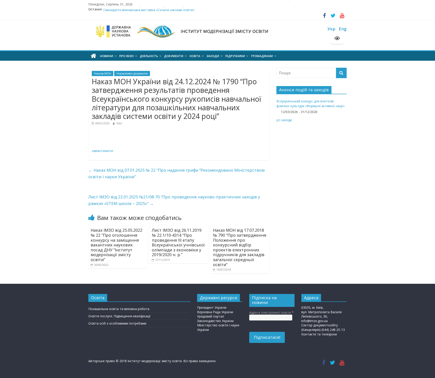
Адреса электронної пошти (271, 312)
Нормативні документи (132, 73)
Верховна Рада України (215, 312)
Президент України (211, 307)
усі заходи (284, 120)
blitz (119, 123)
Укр (331, 28)
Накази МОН (102, 73)
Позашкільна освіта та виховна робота (118, 309)
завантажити (102, 150)
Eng (343, 28)
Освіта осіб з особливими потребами (117, 323)
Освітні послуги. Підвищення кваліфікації (119, 316)
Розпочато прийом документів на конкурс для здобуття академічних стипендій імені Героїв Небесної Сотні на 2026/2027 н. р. (200, 8)
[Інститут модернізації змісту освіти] (93, 56)
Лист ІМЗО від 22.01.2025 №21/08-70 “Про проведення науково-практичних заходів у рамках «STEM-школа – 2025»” (174, 200)
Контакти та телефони (319, 334)
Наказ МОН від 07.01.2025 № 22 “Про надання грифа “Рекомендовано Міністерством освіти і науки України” (176, 173)
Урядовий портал (210, 316)
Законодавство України (215, 321)
